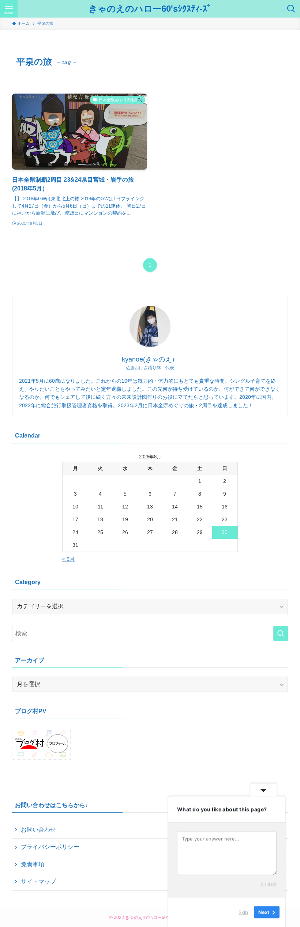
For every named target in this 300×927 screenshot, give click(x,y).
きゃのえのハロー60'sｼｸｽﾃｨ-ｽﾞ (150, 8)
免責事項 (32, 864)
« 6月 (68, 559)
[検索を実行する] (280, 633)
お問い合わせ (38, 829)
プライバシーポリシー (50, 847)
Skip (243, 912)
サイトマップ (38, 881)
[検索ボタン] (291, 9)
